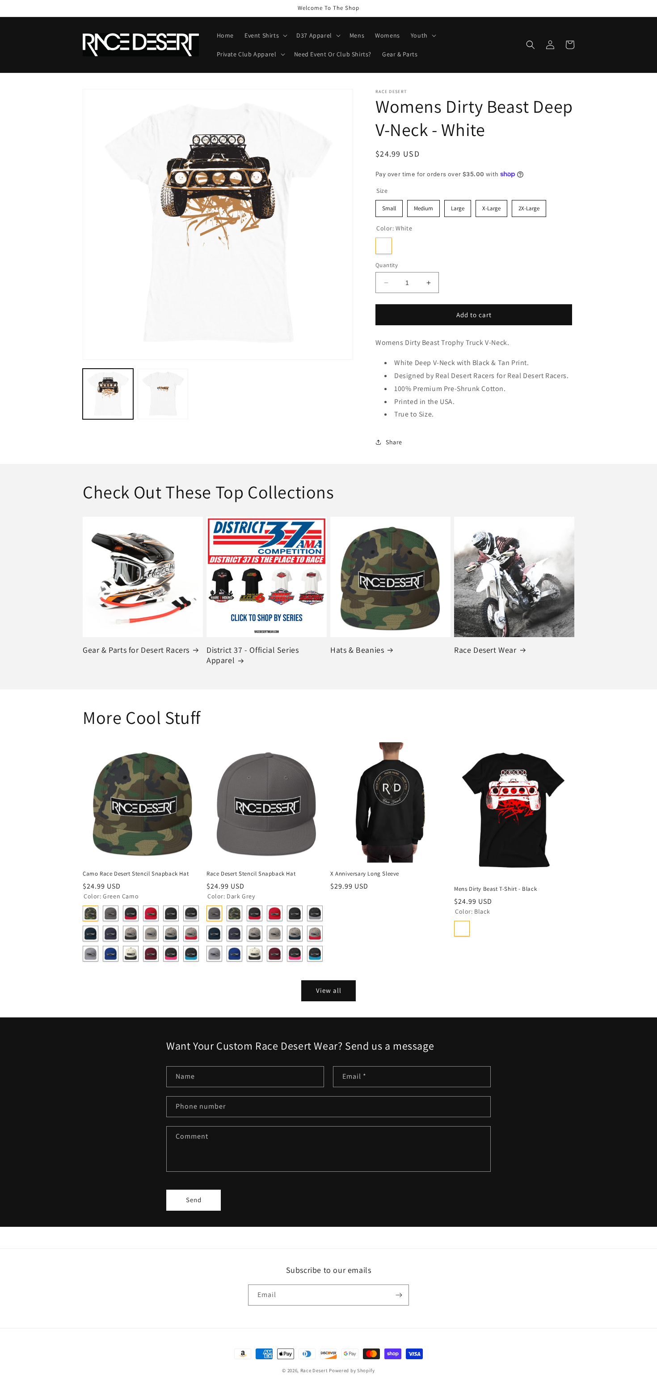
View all (328, 990)
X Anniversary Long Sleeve (364, 873)
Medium (423, 206)
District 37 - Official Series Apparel (252, 655)
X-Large (491, 206)
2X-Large (529, 206)
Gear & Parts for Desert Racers (136, 650)
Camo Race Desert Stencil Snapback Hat (136, 873)
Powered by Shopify (352, 1370)
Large (458, 206)
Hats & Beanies (357, 650)
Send (194, 1199)
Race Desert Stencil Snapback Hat (250, 873)
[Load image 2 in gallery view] (163, 394)
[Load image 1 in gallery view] (108, 394)
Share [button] (394, 442)
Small (389, 206)
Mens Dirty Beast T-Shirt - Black (495, 889)
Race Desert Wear (485, 650)
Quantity (386, 265)
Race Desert (314, 1370)
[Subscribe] (399, 1295)
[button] (265, 35)
